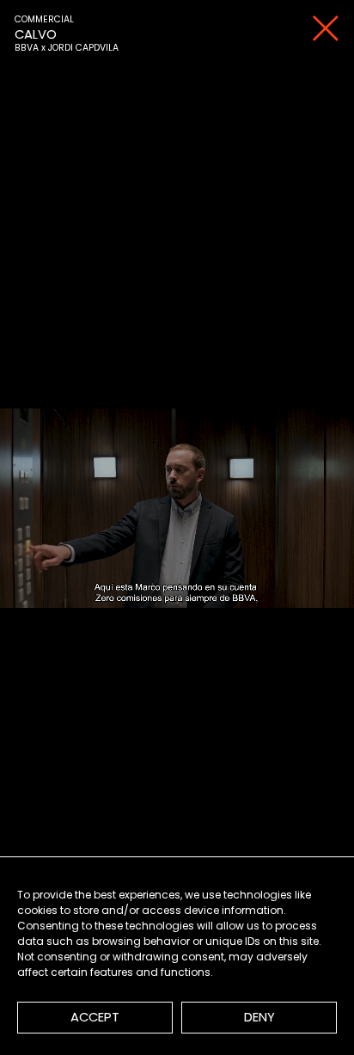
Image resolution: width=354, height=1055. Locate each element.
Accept (94, 1017)
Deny (259, 1017)
